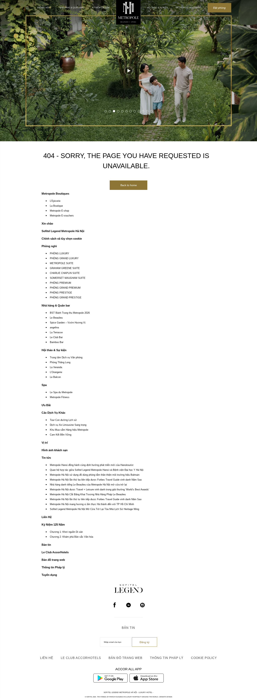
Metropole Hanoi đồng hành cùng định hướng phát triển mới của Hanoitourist (91, 465)
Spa (44, 385)
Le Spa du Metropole (61, 392)
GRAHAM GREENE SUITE (65, 268)
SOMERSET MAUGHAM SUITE (67, 278)
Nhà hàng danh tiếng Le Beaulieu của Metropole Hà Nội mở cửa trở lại (88, 484)
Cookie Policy (204, 657)
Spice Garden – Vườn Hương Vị (67, 322)
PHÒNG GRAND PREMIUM (65, 288)
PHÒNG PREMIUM (60, 283)
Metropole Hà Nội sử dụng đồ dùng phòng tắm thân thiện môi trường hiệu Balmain (94, 475)
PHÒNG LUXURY (59, 253)
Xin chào (47, 223)
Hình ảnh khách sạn (55, 450)
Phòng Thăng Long (60, 362)
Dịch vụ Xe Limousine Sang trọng (68, 425)
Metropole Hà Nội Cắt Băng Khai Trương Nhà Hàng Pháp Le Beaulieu (88, 494)
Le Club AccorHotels (55, 552)
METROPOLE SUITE (61, 263)
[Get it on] (110, 677)
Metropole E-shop (59, 210)
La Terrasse (56, 332)
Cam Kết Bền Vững (60, 434)
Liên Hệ (47, 517)
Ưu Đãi (46, 405)
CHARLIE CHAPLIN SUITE (65, 273)
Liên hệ (46, 657)
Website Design (166, 697)
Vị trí (45, 442)
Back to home (128, 185)
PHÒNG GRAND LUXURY (64, 258)
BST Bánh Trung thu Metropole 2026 (70, 313)
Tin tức (46, 457)
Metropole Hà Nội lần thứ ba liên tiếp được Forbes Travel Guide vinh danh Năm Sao (96, 479)
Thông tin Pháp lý (53, 567)
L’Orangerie (56, 372)
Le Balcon (55, 377)
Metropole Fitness (59, 397)
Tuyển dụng (49, 574)
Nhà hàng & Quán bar (71, 7)
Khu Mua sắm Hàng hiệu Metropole (69, 430)
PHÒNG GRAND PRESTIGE (65, 297)
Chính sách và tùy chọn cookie (62, 238)
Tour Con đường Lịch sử (63, 420)
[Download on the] (146, 677)
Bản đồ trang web (53, 559)
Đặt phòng (219, 7)
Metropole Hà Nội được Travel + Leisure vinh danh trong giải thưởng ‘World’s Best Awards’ (99, 489)
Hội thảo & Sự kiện (157, 7)
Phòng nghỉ (44, 7)
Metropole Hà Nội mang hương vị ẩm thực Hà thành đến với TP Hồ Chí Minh (92, 504)
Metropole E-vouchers (62, 215)
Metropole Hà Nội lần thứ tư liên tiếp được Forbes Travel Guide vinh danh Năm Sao (95, 499)
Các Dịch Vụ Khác (53, 412)
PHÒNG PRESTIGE (61, 292)
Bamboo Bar (56, 342)
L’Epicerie (55, 201)
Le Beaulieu (56, 317)
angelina (54, 327)
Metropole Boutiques (188, 7)
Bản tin (46, 544)
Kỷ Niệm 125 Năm (100, 7)
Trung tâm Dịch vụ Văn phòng (66, 357)
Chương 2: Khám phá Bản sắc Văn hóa (71, 537)
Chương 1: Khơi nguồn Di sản (66, 532)
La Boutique (56, 206)
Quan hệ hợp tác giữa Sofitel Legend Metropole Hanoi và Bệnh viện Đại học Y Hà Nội (96, 470)
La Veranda (56, 367)
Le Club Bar (56, 337)
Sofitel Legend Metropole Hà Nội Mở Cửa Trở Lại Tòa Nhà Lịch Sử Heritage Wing (94, 509)
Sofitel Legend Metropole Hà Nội (63, 231)
